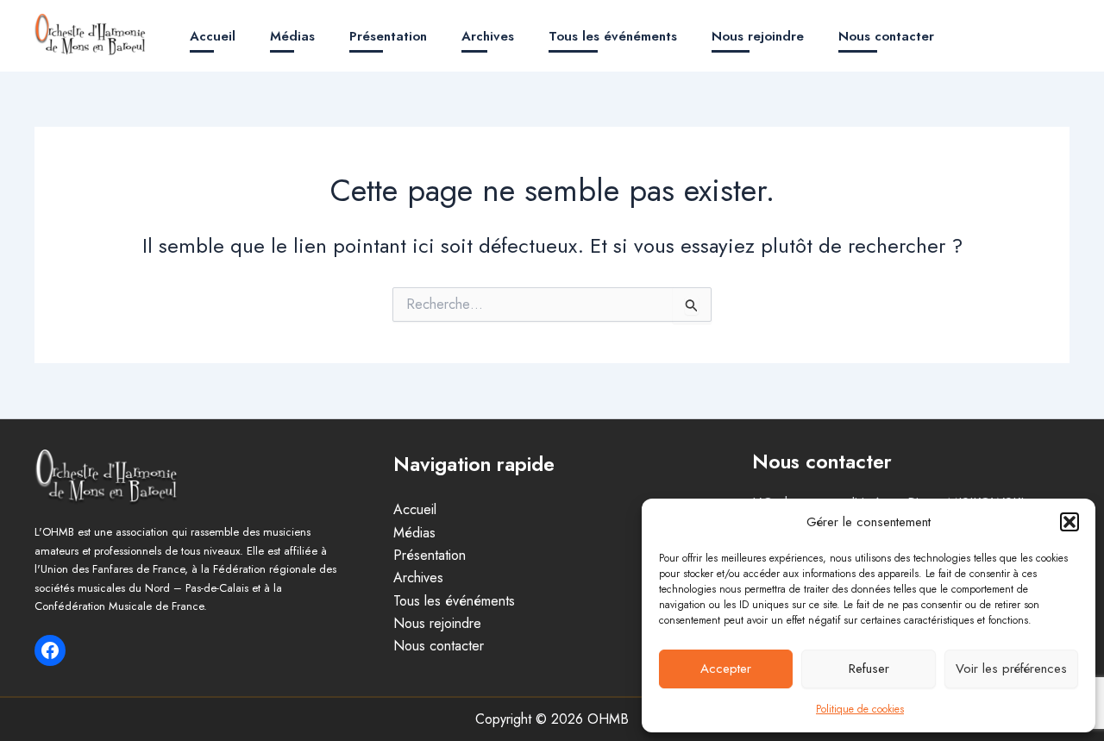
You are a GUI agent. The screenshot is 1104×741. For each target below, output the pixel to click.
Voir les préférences (1011, 668)
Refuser (869, 668)
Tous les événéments (613, 36)
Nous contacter (886, 36)
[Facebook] (50, 650)
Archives (487, 36)
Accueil (212, 36)
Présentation (388, 36)
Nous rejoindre (758, 36)
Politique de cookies (860, 709)
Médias (292, 36)
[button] (1069, 522)
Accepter (725, 668)
